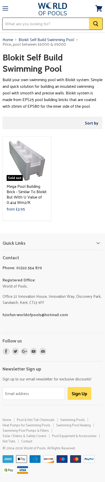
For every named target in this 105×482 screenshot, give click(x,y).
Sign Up (79, 393)
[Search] (95, 24)
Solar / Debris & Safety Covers (24, 436)
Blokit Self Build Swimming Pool (46, 39)
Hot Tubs (9, 441)
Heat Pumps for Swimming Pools (26, 425)
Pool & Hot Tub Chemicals (36, 420)
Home (8, 39)
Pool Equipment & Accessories (74, 436)
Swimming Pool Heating (73, 425)
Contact (26, 441)
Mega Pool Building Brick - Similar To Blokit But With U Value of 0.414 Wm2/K (27, 194)
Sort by (91, 123)
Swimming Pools (72, 420)
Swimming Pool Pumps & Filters (26, 430)
